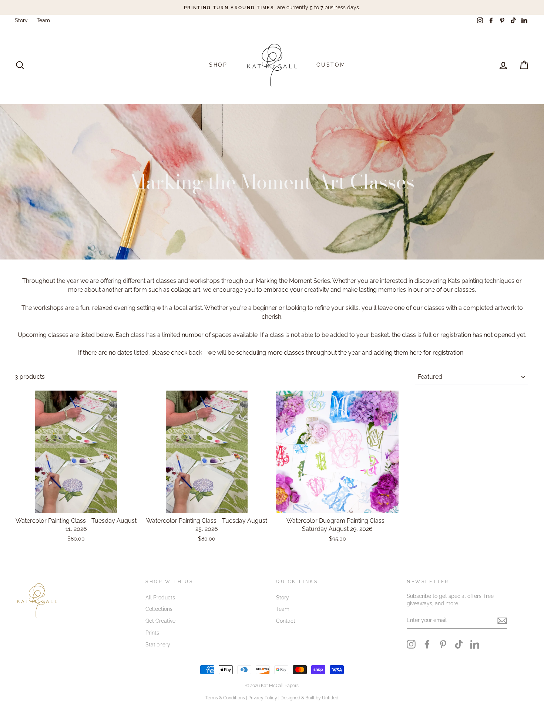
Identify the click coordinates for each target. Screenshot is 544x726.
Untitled (330, 697)
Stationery (157, 645)
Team (43, 20)
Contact (285, 621)
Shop (218, 65)
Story (21, 20)
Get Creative (160, 621)
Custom (331, 65)
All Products (160, 597)
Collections (158, 609)
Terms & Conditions (225, 697)
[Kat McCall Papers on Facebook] (427, 644)
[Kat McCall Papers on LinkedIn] (474, 644)
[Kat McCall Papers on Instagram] (411, 644)
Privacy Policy (262, 697)
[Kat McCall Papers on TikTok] (458, 644)
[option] (272, 7)
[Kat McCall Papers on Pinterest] (443, 644)
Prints (152, 633)
